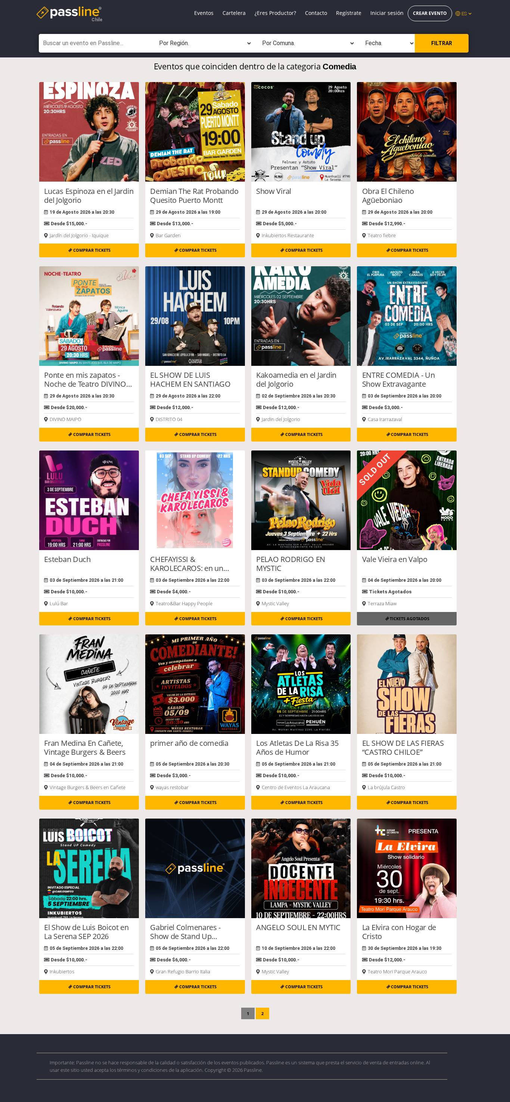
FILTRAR (441, 43)
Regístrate (348, 12)
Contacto (316, 12)
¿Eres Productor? (275, 12)
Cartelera (234, 12)
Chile (96, 20)
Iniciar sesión (387, 12)
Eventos (204, 12)
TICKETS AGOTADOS (409, 618)
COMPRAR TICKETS (92, 250)
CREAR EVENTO (430, 13)
